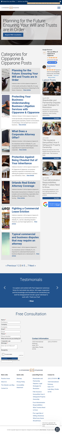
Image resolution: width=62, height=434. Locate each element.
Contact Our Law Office (8, 1)
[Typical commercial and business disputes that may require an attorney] (6, 254)
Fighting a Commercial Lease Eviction (25, 210)
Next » (32, 265)
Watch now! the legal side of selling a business (43, 3)
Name (3, 315)
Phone (3, 329)
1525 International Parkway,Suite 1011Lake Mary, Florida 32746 (37, 340)
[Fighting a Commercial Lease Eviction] (6, 228)
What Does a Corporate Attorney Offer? (23, 134)
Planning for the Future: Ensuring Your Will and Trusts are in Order (25, 75)
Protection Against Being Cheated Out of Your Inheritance (24, 160)
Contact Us (4, 384)
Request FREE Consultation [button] (13, 35)
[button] (4, 287)
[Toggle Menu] (58, 8)
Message (4, 338)
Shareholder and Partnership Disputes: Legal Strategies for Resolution (38, 379)
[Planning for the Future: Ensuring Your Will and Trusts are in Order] (6, 90)
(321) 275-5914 (52, 337)
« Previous (11, 265)
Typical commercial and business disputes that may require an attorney (25, 238)
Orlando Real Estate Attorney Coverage (23, 184)
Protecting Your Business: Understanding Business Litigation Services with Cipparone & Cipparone (25, 104)
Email (3, 324)
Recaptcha (4, 345)
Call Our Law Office (22, 1)
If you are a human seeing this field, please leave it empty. (10, 355)
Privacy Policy (21, 377)
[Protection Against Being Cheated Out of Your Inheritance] (6, 177)
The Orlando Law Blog (7, 380)
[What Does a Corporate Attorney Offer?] (6, 151)
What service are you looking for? (11, 334)
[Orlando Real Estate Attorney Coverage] (6, 203)
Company (4, 320)
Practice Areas (5, 374)
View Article (27, 90)
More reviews (51, 77)
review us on (51, 62)
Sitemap (19, 374)
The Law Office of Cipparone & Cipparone (52, 53)
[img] (51, 88)
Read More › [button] (57, 118)
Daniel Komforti (51, 66)
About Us (4, 377)
